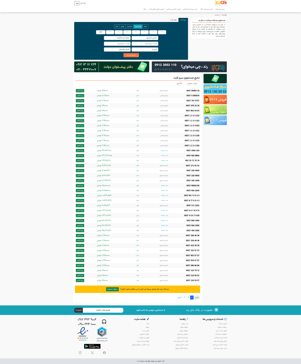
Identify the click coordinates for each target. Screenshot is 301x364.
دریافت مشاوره (112, 289)
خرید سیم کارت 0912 (206, 9)
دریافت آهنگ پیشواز (181, 348)
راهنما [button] (184, 319)
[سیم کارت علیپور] (215, 89)
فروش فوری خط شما (220, 341)
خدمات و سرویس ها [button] (215, 319)
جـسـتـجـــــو (131, 55)
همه (145, 26)
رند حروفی (184, 324)
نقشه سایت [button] (141, 319)
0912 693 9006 (87, 319)
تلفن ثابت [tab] (173, 20)
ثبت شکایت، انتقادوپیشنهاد (140, 345)
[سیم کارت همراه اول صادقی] (215, 110)
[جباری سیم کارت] (111, 67)
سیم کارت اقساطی (182, 338)
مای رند (224, 15)
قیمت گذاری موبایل (182, 345)
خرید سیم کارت (220, 9)
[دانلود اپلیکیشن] (92, 346)
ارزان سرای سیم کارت (220, 348)
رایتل (122, 26)
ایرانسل (129, 26)
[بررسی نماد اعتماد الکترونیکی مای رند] (83, 334)
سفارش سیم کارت (182, 334)
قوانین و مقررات (144, 338)
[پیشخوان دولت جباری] (215, 78)
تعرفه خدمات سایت (143, 341)
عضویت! (79, 310)
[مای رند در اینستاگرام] (80, 352)
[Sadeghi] (189, 67)
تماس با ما (145, 331)
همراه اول (138, 26)
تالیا (116, 26)
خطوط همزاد (184, 327)
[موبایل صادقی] (215, 99)
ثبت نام (83, 3)
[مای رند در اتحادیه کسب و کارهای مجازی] (102, 334)
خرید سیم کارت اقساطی (190, 9)
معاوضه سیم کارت (221, 334)
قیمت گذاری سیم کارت (173, 9)
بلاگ (144, 9)
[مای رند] (221, 3)
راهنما (147, 327)
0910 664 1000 (87, 324)
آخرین (179, 297)
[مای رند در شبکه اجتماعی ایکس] (92, 352)
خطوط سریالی (183, 331)
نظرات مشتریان (144, 334)
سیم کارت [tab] (183, 20)
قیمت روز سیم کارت (220, 338)
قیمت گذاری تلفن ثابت (156, 9)
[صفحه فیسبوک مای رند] (104, 352)
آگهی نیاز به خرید (221, 331)
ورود (77, 3)
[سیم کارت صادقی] (215, 120)
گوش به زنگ (223, 324)
